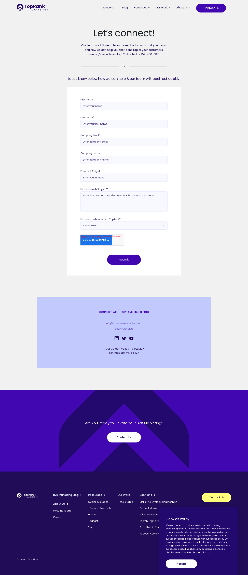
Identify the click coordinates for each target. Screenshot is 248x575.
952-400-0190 (124, 329)
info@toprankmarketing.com (124, 323)
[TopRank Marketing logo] (27, 495)
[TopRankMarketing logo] (32, 7)
